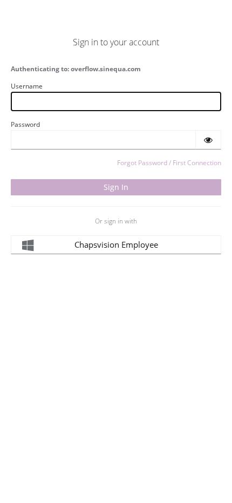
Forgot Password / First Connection (169, 162)
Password (25, 124)
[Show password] (208, 139)
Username (27, 86)
